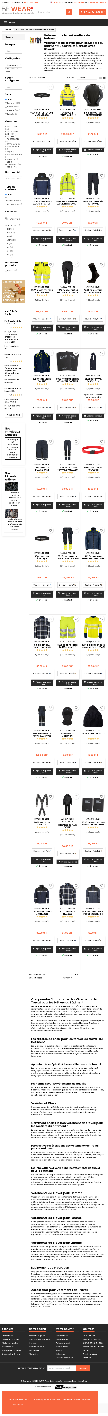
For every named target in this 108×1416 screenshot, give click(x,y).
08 (10, 254)
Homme (13, 106)
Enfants (12, 114)
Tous (9, 99)
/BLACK (11, 240)
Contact (5, 2)
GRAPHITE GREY (13, 225)
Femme (13, 103)
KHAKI (11, 229)
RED (10, 236)
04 (10, 251)
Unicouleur (13, 200)
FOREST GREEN (13, 219)
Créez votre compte (96, 2)
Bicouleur (14, 204)
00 (10, 247)
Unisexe (13, 110)
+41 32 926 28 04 (31, 2)
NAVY (11, 232)
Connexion (79, 2)
